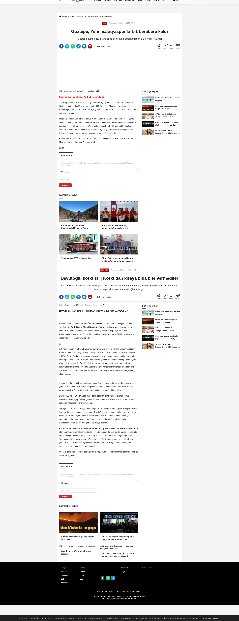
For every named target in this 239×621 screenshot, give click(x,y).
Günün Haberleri (127, 568)
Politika (83, 575)
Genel (82, 571)
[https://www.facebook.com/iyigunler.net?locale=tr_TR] (102, 578)
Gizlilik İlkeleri (135, 591)
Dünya (63, 568)
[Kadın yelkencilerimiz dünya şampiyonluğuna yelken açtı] (119, 211)
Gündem (64, 575)
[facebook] (61, 46)
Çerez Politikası (122, 591)
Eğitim (82, 568)
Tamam (215, 618)
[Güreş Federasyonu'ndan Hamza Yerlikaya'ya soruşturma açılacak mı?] (119, 244)
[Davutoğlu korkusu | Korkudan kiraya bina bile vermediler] (82, 305)
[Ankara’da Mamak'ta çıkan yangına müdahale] (78, 522)
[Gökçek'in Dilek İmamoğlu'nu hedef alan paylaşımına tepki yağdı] (119, 547)
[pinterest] (90, 46)
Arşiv (123, 571)
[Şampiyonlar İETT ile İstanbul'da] (78, 244)
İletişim (111, 591)
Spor (73, 16)
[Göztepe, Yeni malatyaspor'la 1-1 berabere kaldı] (79, 91)
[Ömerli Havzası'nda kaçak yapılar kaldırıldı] (78, 546)
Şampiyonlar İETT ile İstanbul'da (76, 258)
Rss (98, 591)
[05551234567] (108, 578)
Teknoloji (64, 583)
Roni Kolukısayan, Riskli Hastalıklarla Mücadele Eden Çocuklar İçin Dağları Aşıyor (74, 227)
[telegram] (78, 46)
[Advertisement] (119, 68)
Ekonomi (64, 571)
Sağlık (63, 579)
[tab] (66, 155)
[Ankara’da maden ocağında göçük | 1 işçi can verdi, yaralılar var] (119, 522)
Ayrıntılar (207, 618)
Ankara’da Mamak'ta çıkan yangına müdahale (77, 538)
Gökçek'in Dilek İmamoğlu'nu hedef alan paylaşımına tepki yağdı (118, 554)
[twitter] (67, 46)
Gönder (65, 185)
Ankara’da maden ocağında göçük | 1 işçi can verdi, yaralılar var (118, 538)
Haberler (66, 16)
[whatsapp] (73, 46)
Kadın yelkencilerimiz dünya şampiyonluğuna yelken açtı (115, 226)
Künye (104, 591)
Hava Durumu (147, 568)
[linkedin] (84, 46)
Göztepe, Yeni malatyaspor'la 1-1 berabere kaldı (94, 16)
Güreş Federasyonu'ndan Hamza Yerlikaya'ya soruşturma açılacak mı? (117, 260)
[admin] (113, 578)
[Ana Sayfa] (60, 16)
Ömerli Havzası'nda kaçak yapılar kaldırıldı (76, 552)
